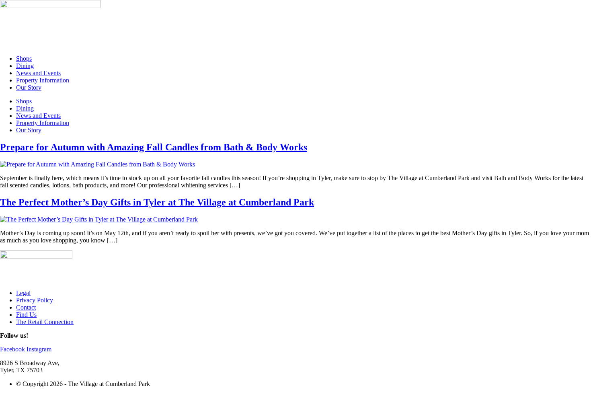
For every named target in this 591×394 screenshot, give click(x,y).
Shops (24, 58)
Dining (25, 65)
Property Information (42, 80)
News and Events (38, 73)
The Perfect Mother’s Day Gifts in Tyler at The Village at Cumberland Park (157, 202)
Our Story (28, 87)
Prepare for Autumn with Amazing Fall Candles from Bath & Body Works (153, 147)
